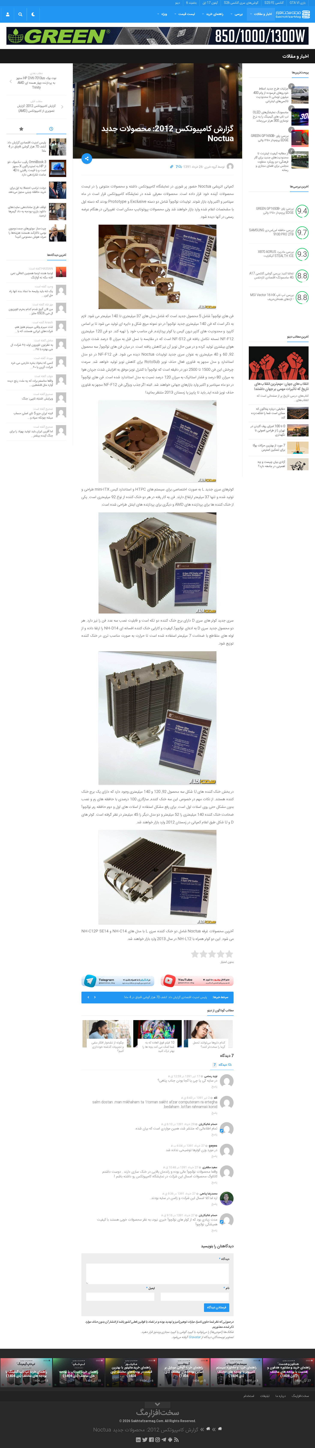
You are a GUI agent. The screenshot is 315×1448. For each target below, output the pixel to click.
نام (226, 1288)
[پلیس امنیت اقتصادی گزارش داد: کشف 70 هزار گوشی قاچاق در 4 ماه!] (57, 147)
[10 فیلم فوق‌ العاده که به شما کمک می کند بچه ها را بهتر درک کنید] (157, 1033)
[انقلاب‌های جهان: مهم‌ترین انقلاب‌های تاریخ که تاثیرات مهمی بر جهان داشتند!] (279, 363)
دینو (177, 3)
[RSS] (176, 1439)
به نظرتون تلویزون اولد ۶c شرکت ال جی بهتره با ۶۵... (32, 347)
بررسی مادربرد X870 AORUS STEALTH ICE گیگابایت (276, 254)
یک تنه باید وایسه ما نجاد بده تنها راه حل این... (31, 293)
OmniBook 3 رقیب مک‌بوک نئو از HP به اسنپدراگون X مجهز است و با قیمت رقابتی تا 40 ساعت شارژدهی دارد (27, 168)
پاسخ (214, 1086)
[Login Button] (7, 14)
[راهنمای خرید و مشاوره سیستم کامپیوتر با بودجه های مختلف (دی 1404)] (236, 1372)
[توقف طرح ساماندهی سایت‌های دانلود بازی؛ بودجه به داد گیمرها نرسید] (57, 211)
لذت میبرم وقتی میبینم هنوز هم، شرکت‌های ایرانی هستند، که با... (34, 329)
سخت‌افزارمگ (300, 1396)
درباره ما (281, 1396)
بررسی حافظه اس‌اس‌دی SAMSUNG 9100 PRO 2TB (271, 232)
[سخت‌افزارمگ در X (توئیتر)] (144, 1439)
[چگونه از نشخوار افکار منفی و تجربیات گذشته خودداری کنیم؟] (106, 1033)
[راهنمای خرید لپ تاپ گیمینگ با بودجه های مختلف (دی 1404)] (26, 1372)
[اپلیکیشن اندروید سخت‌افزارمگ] (170, 1439)
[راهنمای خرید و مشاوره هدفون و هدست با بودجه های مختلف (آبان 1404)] (289, 1372)
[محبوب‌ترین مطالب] (21, 129)
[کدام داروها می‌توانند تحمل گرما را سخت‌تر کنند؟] (208, 1033)
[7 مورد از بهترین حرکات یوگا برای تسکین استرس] (298, 448)
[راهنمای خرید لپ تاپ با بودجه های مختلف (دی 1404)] (79, 1372)
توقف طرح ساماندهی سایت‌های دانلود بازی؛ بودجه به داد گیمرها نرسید (27, 211)
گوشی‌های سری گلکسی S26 (241, 3)
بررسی (239, 14)
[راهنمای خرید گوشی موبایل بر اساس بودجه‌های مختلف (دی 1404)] (184, 1372)
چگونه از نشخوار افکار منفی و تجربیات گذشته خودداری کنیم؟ (108, 1047)
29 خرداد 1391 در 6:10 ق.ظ (178, 1124)
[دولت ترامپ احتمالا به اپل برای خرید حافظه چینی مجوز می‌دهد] (57, 190)
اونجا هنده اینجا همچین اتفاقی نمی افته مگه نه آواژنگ (31, 275)
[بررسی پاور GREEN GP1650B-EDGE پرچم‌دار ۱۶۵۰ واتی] (300, 138)
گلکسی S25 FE (274, 3)
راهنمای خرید (214, 14)
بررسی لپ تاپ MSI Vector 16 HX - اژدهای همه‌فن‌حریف (272, 297)
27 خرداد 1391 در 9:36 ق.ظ (179, 1193)
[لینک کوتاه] (171, 167)
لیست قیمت (186, 14)
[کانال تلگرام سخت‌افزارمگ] (164, 1439)
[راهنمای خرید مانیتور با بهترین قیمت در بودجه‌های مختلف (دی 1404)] (131, 1372)
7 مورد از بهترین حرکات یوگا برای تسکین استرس (269, 447)
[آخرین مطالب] (51, 129)
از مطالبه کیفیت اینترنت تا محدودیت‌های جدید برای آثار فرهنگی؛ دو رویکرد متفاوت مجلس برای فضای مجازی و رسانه (271, 162)
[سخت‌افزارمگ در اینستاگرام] (157, 1439)
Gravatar (195, 1337)
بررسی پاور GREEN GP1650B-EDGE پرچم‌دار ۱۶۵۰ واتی (269, 138)
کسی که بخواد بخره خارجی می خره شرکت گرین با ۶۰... (32, 365)
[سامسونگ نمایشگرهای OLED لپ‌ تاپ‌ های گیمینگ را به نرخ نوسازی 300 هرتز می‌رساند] (300, 117)
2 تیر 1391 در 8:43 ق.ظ (195, 1098)
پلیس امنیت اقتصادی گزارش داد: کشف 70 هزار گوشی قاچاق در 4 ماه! (165, 997)
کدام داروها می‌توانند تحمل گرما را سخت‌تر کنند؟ (209, 1045)
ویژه (164, 14)
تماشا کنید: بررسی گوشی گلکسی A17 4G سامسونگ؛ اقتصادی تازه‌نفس (271, 275)
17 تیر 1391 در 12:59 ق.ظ (184, 1076)
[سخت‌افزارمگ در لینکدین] (138, 1439)
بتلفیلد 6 (191, 3)
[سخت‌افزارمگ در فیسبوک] (151, 1439)
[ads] (157, 36)
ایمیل (150, 1288)
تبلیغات (265, 1396)
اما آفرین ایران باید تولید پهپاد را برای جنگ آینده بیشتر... (31, 433)
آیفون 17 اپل (210, 3)
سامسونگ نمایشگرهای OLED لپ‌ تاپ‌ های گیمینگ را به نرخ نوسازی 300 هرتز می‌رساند (270, 116)
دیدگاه (220, 1065)
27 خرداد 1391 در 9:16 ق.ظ (178, 1215)
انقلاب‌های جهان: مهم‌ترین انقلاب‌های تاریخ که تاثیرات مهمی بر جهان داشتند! (281, 386)
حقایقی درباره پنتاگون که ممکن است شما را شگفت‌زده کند (268, 413)
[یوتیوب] (197, 981)
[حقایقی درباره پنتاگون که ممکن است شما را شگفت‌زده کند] (298, 413)
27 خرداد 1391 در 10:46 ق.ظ (180, 1167)
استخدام (249, 1396)
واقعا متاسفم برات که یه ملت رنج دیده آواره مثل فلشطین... (30, 383)
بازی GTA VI (297, 3)
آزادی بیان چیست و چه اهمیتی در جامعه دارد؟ (271, 464)
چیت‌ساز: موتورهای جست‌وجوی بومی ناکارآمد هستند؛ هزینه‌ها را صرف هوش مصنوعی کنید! (27, 233)
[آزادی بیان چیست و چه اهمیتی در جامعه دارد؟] (298, 464)
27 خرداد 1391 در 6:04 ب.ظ (188, 1146)
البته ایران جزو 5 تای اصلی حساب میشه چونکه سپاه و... (33, 415)
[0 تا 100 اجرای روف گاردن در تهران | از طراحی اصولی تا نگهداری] (298, 430)
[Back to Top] (157, 1405)
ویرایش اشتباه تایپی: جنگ (37, 398)
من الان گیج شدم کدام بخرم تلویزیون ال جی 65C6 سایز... (31, 311)
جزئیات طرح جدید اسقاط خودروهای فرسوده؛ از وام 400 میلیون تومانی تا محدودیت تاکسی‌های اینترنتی (270, 95)
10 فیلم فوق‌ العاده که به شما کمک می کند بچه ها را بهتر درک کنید (158, 1047)
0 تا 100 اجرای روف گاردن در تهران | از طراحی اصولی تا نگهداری (267, 431)
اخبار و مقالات (263, 14)
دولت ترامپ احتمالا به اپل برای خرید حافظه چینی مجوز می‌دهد (27, 190)
